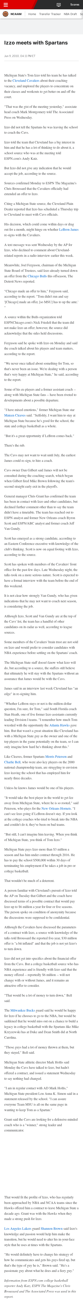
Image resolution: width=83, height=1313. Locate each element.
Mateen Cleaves (15, 415)
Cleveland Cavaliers (26, 80)
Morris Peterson (56, 756)
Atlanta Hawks (59, 725)
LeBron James (69, 229)
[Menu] (5, 4)
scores (74, 4)
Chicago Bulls (37, 276)
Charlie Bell (12, 762)
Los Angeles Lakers (17, 1228)
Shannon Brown (52, 1228)
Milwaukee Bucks (22, 1010)
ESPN (22, 4)
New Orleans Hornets (56, 808)
